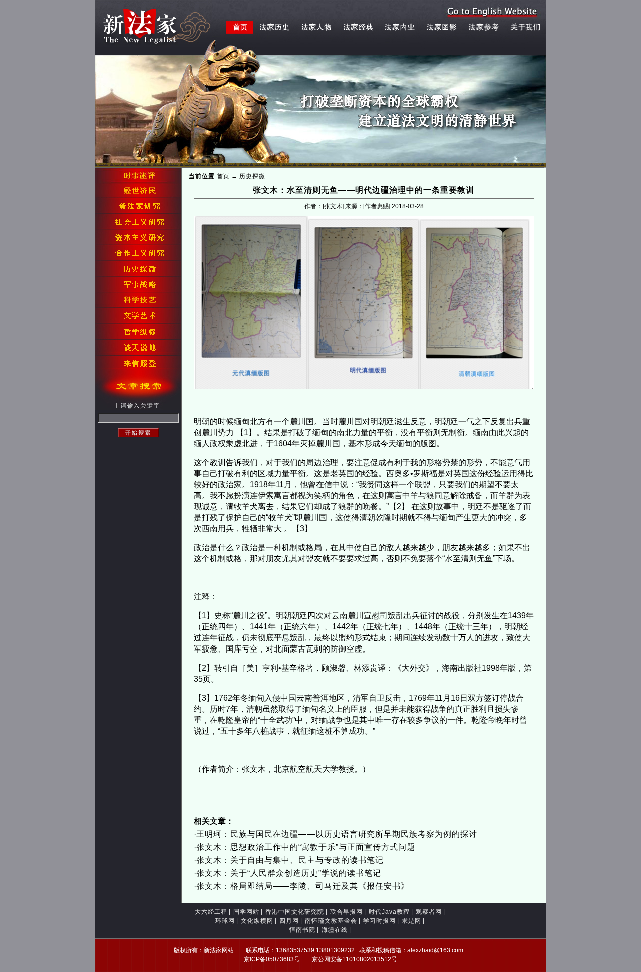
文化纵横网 (257, 920)
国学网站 (246, 911)
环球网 (225, 920)
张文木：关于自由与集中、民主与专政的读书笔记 (290, 860)
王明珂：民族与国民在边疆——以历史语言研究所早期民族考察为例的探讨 (336, 834)
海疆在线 (335, 929)
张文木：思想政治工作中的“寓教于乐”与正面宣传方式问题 (305, 847)
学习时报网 (379, 920)
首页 (223, 176)
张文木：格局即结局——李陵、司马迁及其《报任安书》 (302, 886)
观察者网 (429, 911)
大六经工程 (211, 911)
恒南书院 (302, 929)
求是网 (411, 920)
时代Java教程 (389, 911)
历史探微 (252, 176)
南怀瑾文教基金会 (331, 920)
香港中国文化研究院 (294, 911)
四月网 (289, 920)
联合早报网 (346, 911)
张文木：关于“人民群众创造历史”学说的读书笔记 (288, 873)
